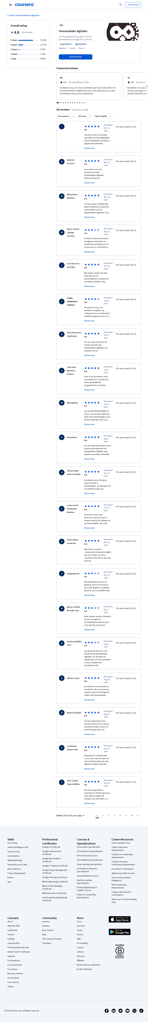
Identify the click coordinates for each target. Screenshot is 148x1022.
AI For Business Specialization (90, 851)
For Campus (13, 969)
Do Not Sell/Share (84, 969)
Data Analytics (14, 856)
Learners (46, 921)
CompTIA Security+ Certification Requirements (123, 863)
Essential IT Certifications (123, 869)
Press (79, 921)
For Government (15, 964)
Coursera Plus (14, 943)
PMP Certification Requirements (119, 886)
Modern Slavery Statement (88, 964)
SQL (9, 882)
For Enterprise (14, 960)
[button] (70, 815)
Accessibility (82, 943)
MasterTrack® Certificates (19, 951)
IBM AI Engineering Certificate (55, 881)
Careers (11, 934)
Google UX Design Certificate (54, 877)
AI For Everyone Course (87, 855)
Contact (80, 947)
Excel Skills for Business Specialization (87, 870)
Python (11, 877)
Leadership (12, 930)
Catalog (11, 938)
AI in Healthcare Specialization (90, 860)
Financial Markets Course (87, 875)
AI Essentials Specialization (88, 847)
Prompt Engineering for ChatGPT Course (87, 889)
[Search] (120, 4)
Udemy (11, 986)
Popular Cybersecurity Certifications (121, 893)
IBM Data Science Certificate (54, 893)
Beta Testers (48, 930)
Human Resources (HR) (17, 864)
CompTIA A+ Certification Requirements (122, 856)
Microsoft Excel (14, 869)
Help (79, 938)
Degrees (11, 956)
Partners (46, 925)
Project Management (17, 873)
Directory (81, 956)
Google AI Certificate (51, 847)
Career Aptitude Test (121, 843)
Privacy (80, 934)
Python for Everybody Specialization (86, 896)
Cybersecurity (14, 851)
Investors (81, 925)
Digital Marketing (15, 860)
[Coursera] (24, 4)
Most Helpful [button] (101, 116)
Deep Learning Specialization (89, 864)
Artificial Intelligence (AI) (18, 847)
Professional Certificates (18, 947)
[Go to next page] (137, 815)
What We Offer (14, 925)
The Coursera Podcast (52, 938)
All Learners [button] (63, 116)
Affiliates (80, 960)
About (10, 921)
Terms (80, 930)
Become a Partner (15, 973)
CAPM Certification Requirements (120, 849)
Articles (80, 951)
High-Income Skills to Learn (123, 873)
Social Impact (13, 977)
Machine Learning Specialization (84, 882)
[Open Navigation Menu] (10, 4)
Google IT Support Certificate (55, 865)
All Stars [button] (82, 116)
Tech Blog (46, 943)
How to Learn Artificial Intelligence (121, 879)
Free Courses (13, 982)
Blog (44, 934)
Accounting (12, 843)
